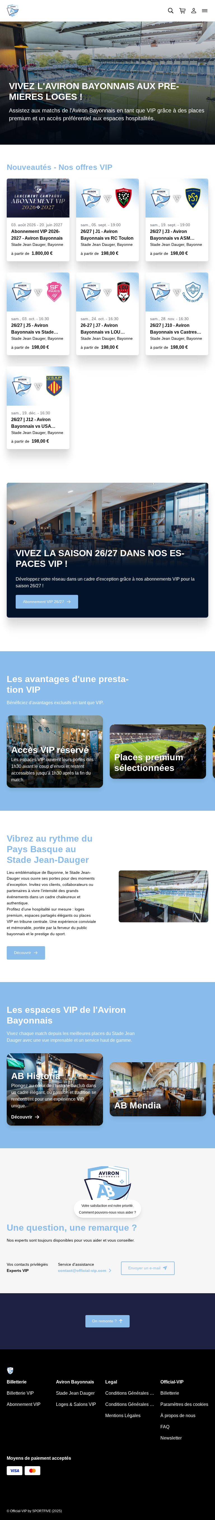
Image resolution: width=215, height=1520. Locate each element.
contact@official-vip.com (84, 1270)
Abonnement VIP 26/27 (47, 601)
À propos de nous (177, 1415)
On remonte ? (107, 1321)
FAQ (164, 1426)
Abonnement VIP (24, 1404)
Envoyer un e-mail (147, 1268)
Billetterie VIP (20, 1393)
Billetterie (169, 1393)
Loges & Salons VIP (76, 1404)
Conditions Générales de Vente (130, 1393)
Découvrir (26, 952)
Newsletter (171, 1438)
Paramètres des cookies (184, 1404)
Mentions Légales (123, 1415)
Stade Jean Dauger (75, 1393)
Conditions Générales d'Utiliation (130, 1404)
